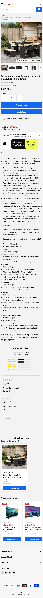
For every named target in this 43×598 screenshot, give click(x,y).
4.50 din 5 (27, 352)
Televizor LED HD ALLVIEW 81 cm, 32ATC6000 (9, 529)
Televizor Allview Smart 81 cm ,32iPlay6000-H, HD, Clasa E (33, 529)
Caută (21, 592)
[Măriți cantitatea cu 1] (19, 98)
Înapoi (3, 16)
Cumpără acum (21, 112)
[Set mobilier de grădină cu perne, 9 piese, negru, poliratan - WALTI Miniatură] (4, 67)
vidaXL (11, 82)
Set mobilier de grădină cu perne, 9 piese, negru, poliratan (14, 476)
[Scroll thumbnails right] (40, 68)
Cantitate (4, 93)
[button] (12, 359)
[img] (7, 380)
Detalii (26, 119)
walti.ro (5, 531)
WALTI (27, 531)
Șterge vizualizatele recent (10, 441)
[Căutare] (39, 9)
